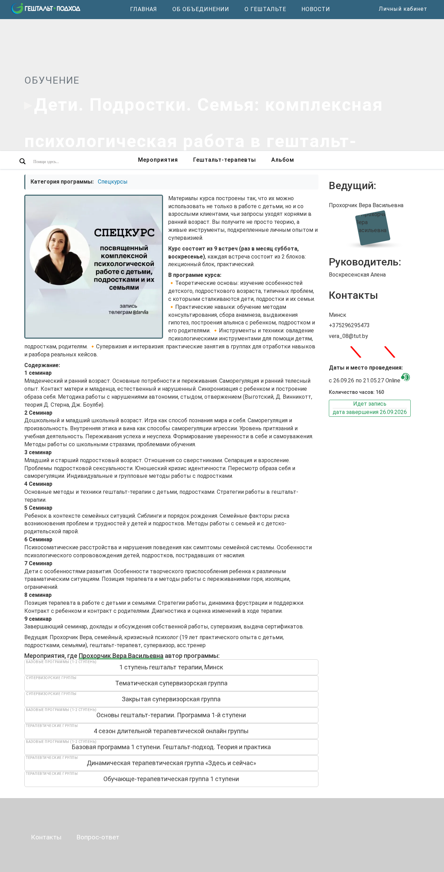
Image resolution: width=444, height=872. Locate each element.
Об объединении (200, 9)
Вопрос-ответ (97, 837)
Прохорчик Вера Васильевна (121, 655)
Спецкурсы (113, 181)
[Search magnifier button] (22, 161)
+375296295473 (349, 325)
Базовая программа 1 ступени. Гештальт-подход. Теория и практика (171, 747)
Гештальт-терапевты (224, 159)
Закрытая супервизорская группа (171, 699)
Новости (315, 9)
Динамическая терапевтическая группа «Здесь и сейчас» (171, 763)
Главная (143, 9)
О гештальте (265, 9)
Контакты (46, 837)
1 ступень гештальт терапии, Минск (171, 667)
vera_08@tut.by (348, 336)
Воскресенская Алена (357, 274)
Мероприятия (158, 159)
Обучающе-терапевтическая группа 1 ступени (171, 778)
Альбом (282, 159)
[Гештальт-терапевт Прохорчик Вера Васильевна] (374, 228)
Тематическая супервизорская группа (171, 683)
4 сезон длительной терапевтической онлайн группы (171, 731)
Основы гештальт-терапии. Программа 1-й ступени (171, 715)
